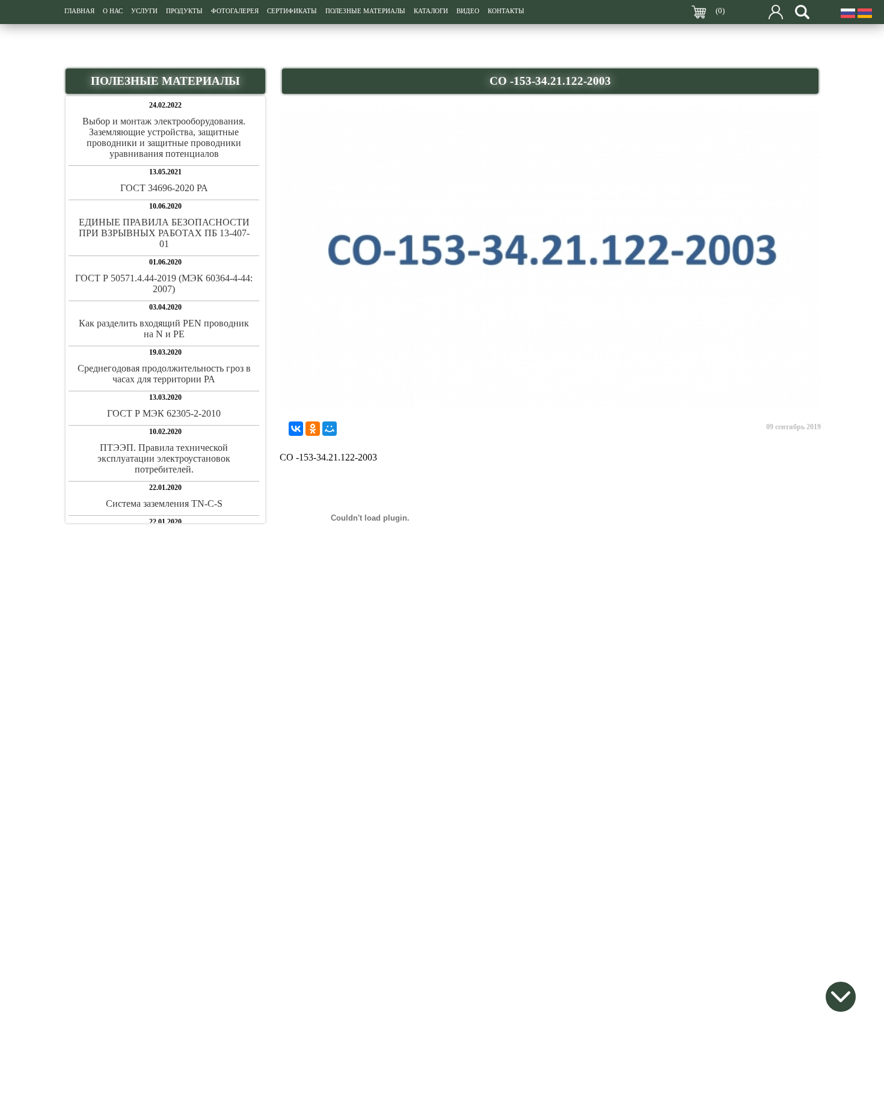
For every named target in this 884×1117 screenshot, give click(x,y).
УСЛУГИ (144, 11)
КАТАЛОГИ (431, 11)
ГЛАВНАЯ (79, 11)
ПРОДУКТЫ (184, 11)
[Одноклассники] (312, 428)
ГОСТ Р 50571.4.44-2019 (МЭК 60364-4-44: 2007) (164, 283)
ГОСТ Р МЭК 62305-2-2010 (164, 413)
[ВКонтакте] (296, 428)
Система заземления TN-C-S (164, 503)
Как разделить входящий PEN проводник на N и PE (164, 328)
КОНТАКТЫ (506, 11)
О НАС (113, 11)
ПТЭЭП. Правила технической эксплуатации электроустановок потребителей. (163, 458)
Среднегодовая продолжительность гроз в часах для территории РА (164, 373)
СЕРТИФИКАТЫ (292, 11)
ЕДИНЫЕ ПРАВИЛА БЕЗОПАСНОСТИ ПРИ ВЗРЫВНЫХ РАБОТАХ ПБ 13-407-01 (164, 233)
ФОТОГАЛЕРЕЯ (235, 11)
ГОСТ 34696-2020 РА (164, 188)
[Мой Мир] (329, 428)
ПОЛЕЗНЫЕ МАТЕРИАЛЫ (365, 11)
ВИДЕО (467, 11)
